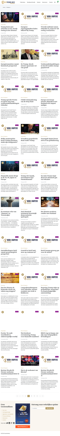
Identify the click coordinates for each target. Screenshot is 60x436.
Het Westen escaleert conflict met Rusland (48, 212)
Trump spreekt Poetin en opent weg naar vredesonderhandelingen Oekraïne (10, 102)
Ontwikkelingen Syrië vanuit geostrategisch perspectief (9, 252)
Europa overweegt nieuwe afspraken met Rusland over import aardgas (49, 102)
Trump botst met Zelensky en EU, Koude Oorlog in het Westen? (9, 28)
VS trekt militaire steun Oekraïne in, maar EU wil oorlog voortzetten (50, 28)
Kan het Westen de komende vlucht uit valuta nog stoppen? (8, 289)
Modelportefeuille (31, 2)
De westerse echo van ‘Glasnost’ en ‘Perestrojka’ (8, 213)
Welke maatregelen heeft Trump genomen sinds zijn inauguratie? (9, 140)
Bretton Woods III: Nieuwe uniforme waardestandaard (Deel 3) (10, 372)
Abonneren (44, 2)
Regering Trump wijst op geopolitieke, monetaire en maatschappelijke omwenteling (50, 290)
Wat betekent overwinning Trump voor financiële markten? (30, 335)
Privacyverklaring (6, 416)
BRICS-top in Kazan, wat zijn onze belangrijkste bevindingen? (49, 335)
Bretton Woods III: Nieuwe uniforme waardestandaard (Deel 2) (49, 372)
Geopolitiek (3, 24)
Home (4, 7)
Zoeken (51, 2)
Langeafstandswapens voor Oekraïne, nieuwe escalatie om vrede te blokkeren (29, 290)
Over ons (4, 410)
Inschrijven (50, 408)
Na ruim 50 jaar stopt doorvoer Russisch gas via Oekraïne (49, 177)
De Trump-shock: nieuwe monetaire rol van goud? (29, 65)
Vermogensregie (6, 412)
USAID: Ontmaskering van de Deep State (29, 100)
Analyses (8, 7)
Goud (22, 61)
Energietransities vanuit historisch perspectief (10, 65)
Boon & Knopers (24, 24)
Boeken (38, 2)
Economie (3, 173)
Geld (2, 209)
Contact (4, 420)
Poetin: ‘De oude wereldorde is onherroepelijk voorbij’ (9, 335)
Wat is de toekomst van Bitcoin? (29, 371)
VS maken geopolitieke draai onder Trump (29, 139)
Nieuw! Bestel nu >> (23, 426)
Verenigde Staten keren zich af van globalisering (50, 139)
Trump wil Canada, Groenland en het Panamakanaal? (28, 177)
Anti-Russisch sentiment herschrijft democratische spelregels (29, 214)
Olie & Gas (3, 61)
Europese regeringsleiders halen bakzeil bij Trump (29, 28)
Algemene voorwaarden (7, 414)
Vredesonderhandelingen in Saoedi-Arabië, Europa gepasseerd (50, 65)
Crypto (22, 368)
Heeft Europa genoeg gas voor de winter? (50, 251)
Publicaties (22, 2)
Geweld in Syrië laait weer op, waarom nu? (28, 251)
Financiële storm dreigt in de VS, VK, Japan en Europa (9, 177)
